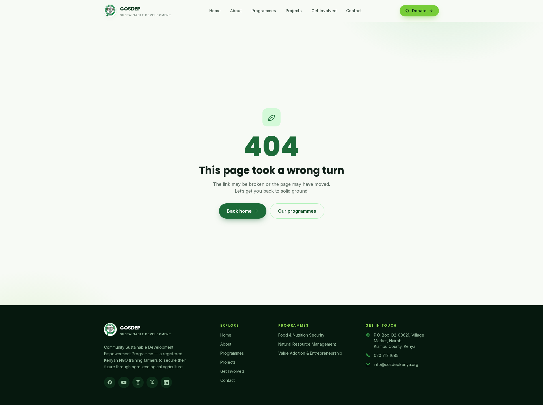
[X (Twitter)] (152, 382)
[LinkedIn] (166, 382)
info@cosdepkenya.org (396, 364)
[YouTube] (124, 382)
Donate (419, 10)
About (236, 10)
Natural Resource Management (307, 344)
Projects (294, 10)
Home (215, 10)
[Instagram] (138, 382)
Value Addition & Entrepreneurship (310, 353)
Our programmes (297, 211)
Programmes (263, 10)
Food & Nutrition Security (301, 335)
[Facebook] (109, 382)
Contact (354, 10)
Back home (239, 211)
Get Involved (324, 10)
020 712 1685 (386, 355)
